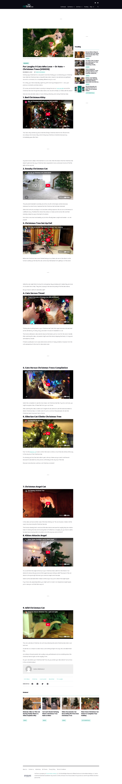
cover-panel (43, 679)
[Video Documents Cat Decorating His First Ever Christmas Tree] (71, 704)
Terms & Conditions (61, 769)
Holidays (26, 63)
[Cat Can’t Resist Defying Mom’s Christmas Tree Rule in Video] (51, 704)
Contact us (31, 769)
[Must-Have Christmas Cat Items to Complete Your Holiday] (90, 704)
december (51, 679)
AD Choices (44, 769)
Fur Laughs (60, 679)
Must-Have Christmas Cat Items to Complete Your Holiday (90, 714)
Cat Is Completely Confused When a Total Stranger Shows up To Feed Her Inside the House (92, 71)
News (87, 58)
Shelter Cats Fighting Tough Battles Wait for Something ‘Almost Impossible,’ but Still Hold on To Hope (92, 80)
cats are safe (60, 88)
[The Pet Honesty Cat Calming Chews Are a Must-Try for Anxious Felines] (80, 89)
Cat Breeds (63, 6)
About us (25, 769)
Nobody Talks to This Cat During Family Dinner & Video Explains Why (31, 714)
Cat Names (70, 6)
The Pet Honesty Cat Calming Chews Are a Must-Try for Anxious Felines (91, 88)
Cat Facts (78, 6)
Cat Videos (27, 679)
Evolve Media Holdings (51, 773)
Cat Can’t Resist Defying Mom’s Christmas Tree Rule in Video (50, 714)
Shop (91, 6)
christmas (34, 679)
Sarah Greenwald (40, 72)
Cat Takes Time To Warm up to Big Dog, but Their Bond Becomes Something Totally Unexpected (92, 63)
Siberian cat (33, 452)
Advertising (38, 769)
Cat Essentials (90, 93)
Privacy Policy (52, 769)
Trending (86, 6)
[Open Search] (98, 6)
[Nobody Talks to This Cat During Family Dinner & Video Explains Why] (32, 704)
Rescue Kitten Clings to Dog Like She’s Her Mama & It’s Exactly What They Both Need (92, 54)
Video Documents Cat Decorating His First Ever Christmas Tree (70, 714)
